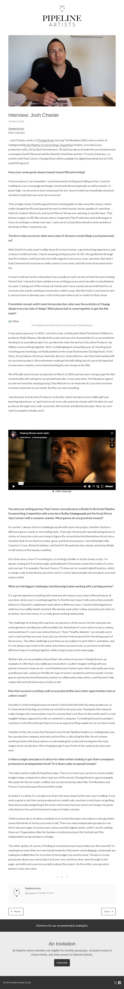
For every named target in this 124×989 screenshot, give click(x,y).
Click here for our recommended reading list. (62, 925)
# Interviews (20, 132)
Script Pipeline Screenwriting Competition (48, 145)
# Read (11, 132)
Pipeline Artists (16, 128)
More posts (30, 893)
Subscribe (62, 962)
